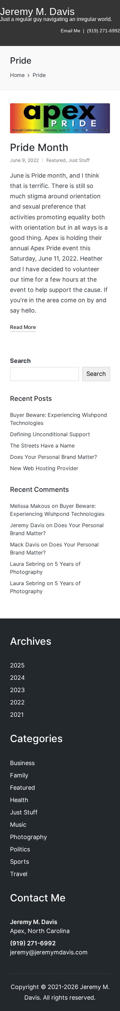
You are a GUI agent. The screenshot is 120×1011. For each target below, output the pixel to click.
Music (18, 824)
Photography (28, 836)
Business (22, 762)
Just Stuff (79, 160)
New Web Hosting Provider (44, 468)
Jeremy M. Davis (37, 11)
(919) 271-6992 (103, 30)
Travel (18, 873)
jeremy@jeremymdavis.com (49, 952)
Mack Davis (24, 544)
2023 (17, 689)
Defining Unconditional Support (50, 434)
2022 (17, 702)
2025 (17, 665)
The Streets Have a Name (42, 445)
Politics (20, 849)
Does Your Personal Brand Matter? (53, 457)
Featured (56, 160)
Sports (19, 861)
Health (19, 799)
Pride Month (39, 147)
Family (19, 775)
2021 (17, 714)
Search (20, 360)
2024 (17, 677)
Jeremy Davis (27, 525)
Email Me (70, 30)
